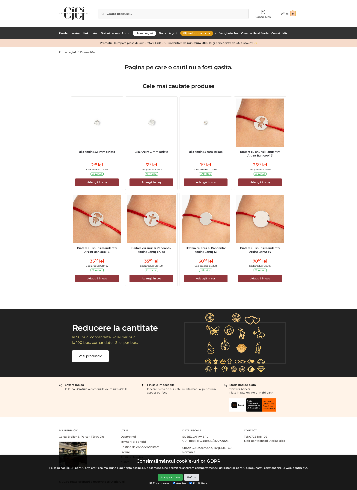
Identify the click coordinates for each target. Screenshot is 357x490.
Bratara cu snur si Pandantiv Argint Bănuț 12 (206, 250)
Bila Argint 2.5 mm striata (97, 152)
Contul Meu (263, 17)
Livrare (125, 452)
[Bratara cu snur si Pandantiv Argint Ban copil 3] (260, 123)
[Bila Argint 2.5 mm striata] (97, 123)
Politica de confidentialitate (139, 447)
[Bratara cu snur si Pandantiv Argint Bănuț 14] (260, 219)
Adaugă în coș (97, 182)
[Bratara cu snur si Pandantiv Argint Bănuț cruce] (151, 219)
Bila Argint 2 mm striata (206, 152)
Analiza (181, 483)
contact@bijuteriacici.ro (268, 441)
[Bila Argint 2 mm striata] (206, 123)
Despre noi (128, 436)
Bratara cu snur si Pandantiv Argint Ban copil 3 (260, 153)
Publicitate (200, 483)
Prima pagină (67, 52)
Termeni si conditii (133, 441)
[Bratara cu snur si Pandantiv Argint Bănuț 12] (206, 219)
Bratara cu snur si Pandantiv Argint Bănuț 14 (260, 250)
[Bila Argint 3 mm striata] (151, 123)
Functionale (161, 483)
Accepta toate (170, 477)
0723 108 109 (258, 436)
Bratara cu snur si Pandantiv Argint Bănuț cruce (151, 250)
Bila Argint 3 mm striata (151, 152)
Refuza (191, 477)
